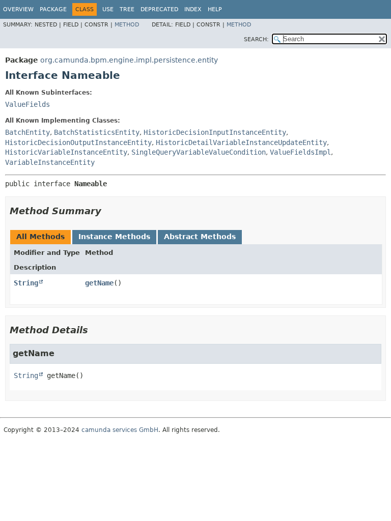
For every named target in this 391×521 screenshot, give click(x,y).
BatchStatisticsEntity (96, 132)
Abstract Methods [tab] (200, 237)
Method (127, 24)
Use (108, 9)
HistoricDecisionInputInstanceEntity (215, 132)
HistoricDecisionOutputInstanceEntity (78, 142)
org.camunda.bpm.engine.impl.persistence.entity (129, 60)
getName (99, 283)
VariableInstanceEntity (50, 162)
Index (193, 9)
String (26, 283)
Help (215, 9)
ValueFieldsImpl (300, 152)
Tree (127, 9)
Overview (18, 9)
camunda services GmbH (119, 429)
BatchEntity (27, 132)
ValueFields (27, 104)
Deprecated (159, 9)
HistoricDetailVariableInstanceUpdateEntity (241, 142)
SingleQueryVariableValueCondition (198, 152)
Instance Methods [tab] (114, 237)
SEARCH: (256, 39)
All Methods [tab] (40, 237)
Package (53, 9)
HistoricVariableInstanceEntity (66, 152)
